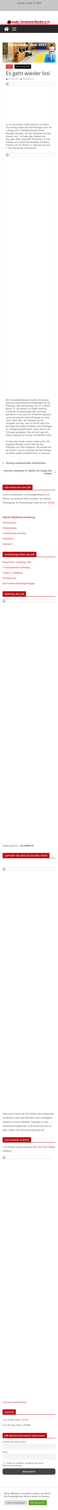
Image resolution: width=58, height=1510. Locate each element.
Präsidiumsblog (10, 528)
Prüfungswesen (23, 66)
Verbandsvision (9, 522)
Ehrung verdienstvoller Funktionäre (25, 463)
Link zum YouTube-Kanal (14, 1402)
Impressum (8, 544)
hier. (43, 1130)
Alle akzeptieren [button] (38, 1502)
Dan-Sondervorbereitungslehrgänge (19, 583)
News (9, 66)
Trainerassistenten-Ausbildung (16, 567)
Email (5, 1452)
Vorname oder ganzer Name (14, 1442)
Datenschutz (8, 538)
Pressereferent (28, 79)
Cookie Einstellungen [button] (15, 1502)
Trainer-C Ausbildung (13, 573)
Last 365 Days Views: (13, 1425)
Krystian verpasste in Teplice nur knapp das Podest (28, 472)
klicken (51, 502)
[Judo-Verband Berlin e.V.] (29, 21)
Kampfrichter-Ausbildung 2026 (17, 562)
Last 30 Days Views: (12, 1420)
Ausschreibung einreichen (14, 533)
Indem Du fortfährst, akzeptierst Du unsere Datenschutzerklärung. (23, 1464)
